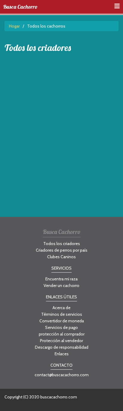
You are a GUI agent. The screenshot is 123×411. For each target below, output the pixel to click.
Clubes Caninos (61, 256)
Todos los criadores (61, 243)
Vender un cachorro (61, 285)
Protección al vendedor (61, 340)
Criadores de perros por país (61, 250)
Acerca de (61, 307)
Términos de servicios (61, 314)
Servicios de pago (61, 327)
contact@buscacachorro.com (62, 374)
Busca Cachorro (20, 7)
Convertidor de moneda (61, 321)
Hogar (14, 26)
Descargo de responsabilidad (61, 347)
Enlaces (62, 353)
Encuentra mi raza (61, 279)
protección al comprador (61, 334)
